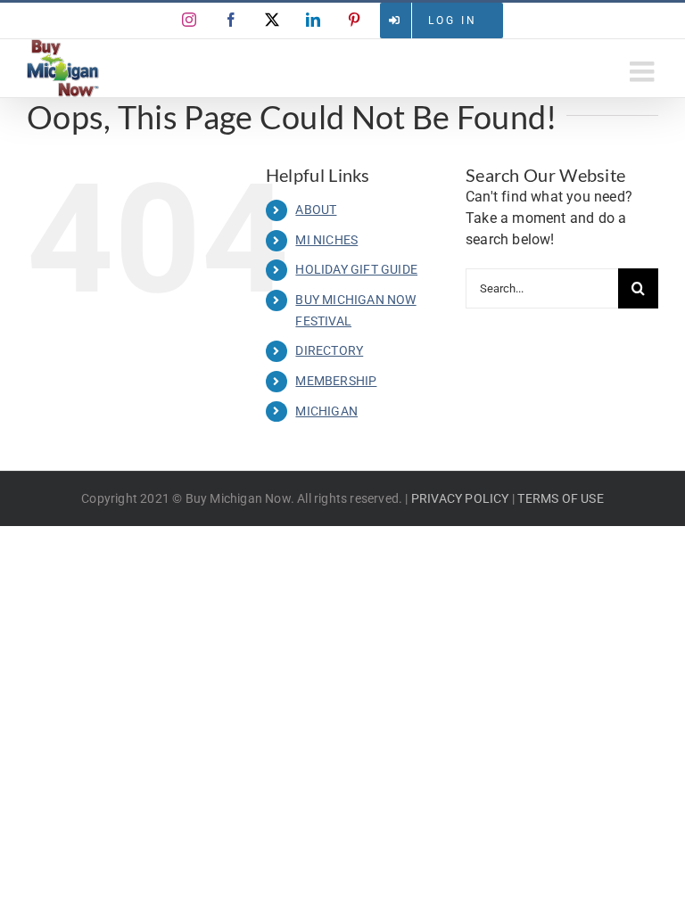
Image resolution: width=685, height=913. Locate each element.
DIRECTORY (329, 350)
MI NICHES (326, 240)
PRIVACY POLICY (460, 498)
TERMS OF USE (560, 498)
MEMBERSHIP (335, 381)
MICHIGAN (326, 411)
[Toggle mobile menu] (644, 71)
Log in (452, 20)
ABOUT (315, 209)
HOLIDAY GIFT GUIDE (356, 269)
